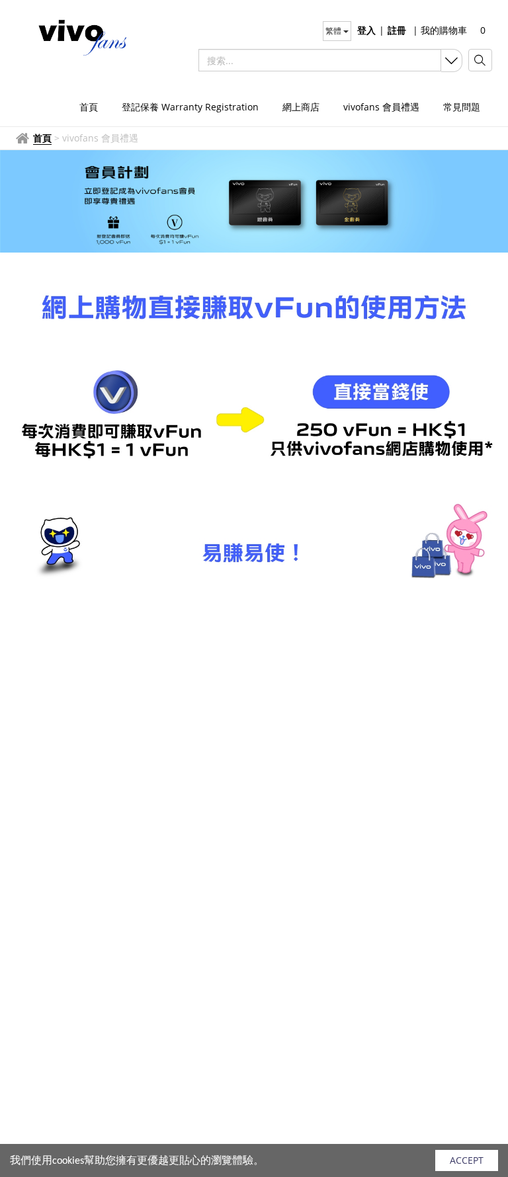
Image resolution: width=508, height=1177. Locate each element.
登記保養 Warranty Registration (190, 107)
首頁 (88, 107)
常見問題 (461, 107)
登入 (366, 30)
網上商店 (300, 107)
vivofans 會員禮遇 (381, 107)
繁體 (334, 30)
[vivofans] (75, 36)
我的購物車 (440, 30)
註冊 (397, 30)
